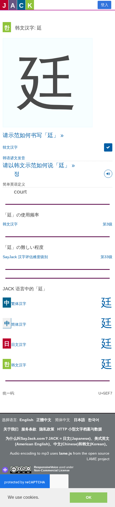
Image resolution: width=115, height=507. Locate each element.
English (26, 420)
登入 (104, 5)
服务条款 (28, 429)
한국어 (93, 420)
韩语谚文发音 (14, 158)
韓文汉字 (10, 147)
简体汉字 (15, 324)
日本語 (79, 420)
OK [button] (88, 497)
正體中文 (43, 420)
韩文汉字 (10, 224)
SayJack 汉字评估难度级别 (25, 257)
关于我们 (10, 429)
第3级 (107, 224)
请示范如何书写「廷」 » (33, 135)
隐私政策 (46, 429)
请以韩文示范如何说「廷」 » (39, 165)
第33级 (106, 257)
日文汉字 (15, 344)
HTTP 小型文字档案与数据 (79, 429)
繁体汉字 (15, 303)
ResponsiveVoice (46, 467)
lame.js (65, 453)
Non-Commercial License (52, 470)
